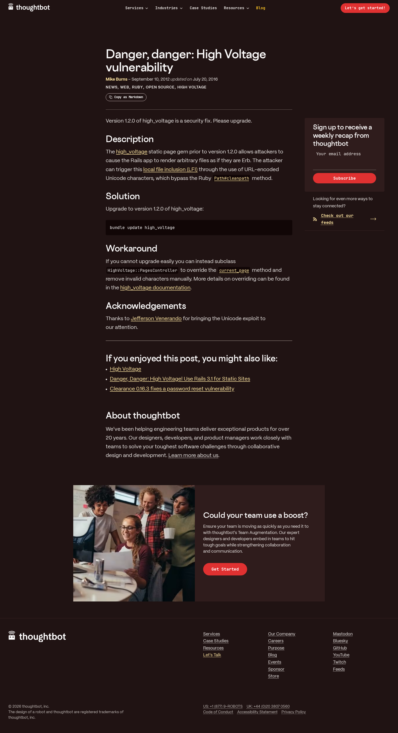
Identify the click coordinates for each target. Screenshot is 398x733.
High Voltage (192, 87)
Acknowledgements (146, 305)
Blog (260, 8)
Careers (276, 641)
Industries (166, 8)
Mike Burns (116, 80)
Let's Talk (212, 655)
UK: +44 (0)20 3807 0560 (268, 706)
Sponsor (276, 669)
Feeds (339, 669)
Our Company (281, 634)
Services (134, 8)
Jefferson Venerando (156, 318)
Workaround (131, 248)
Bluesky (340, 641)
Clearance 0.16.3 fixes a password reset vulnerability (172, 389)
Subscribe (344, 178)
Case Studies (203, 8)
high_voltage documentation (155, 287)
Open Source (160, 87)
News (111, 87)
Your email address (338, 153)
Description (130, 138)
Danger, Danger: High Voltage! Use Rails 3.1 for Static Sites (180, 379)
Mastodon (343, 634)
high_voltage (131, 152)
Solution (123, 196)
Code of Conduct (218, 712)
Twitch (339, 662)
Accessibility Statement (257, 712)
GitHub (340, 648)
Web (124, 87)
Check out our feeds (337, 219)
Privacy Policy (293, 712)
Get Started (225, 569)
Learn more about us (193, 455)
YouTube (341, 655)
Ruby (137, 87)
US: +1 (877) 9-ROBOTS (223, 706)
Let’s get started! (365, 8)
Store (273, 676)
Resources (234, 8)
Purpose (276, 648)
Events (274, 662)
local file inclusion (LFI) (170, 169)
